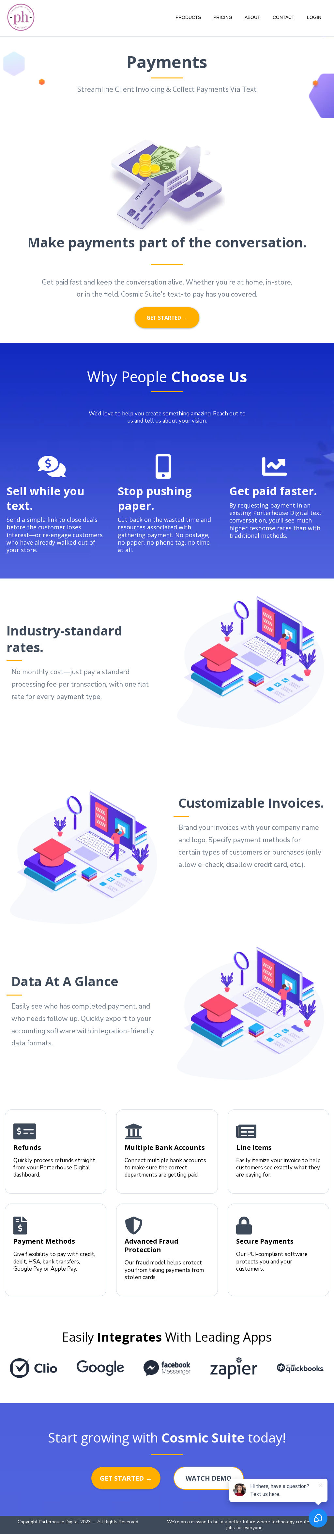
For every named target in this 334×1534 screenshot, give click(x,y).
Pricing (222, 17)
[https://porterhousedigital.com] (21, 17)
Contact (284, 17)
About (252, 17)
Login (314, 17)
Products (188, 17)
